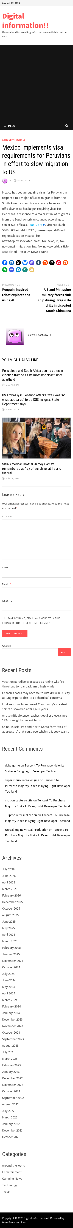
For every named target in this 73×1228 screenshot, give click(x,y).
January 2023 (11, 1072)
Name (6, 567)
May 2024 (8, 987)
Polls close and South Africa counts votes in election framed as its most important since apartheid (32, 375)
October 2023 (11, 1032)
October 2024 (11, 967)
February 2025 (11, 948)
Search (6, 646)
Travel (6, 1192)
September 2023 (13, 1039)
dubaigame (12, 765)
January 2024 (11, 1013)
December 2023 (12, 1019)
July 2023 (8, 1052)
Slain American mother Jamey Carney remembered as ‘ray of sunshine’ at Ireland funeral (31, 468)
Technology (10, 1185)
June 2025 (9, 921)
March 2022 (9, 1117)
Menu (11, 126)
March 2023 (9, 1059)
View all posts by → (39, 335)
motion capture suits (19, 800)
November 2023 (12, 1026)
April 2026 (8, 882)
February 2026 (11, 895)
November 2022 (12, 1085)
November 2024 (12, 961)
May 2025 (8, 928)
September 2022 (13, 1098)
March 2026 (9, 889)
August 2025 (10, 915)
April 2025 (8, 935)
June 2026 (9, 876)
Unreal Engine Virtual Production (26, 830)
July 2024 (8, 974)
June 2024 (9, 980)
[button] (4, 262)
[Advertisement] (36, 83)
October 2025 (11, 908)
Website (7, 600)
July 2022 (8, 1111)
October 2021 (11, 1137)
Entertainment (12, 1172)
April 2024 (8, 993)
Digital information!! (25, 20)
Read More (35, 225)
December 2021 (12, 1130)
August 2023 (10, 1045)
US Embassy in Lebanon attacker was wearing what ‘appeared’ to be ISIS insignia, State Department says (34, 399)
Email (6, 584)
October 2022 (11, 1091)
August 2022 (10, 1104)
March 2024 (9, 1000)
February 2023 (11, 1065)
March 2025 (9, 941)
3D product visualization (21, 815)
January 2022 (11, 1124)
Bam (23, 1222)
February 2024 (11, 1006)
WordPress (8, 1222)
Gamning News (12, 1178)
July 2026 (8, 869)
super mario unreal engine (22, 780)
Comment (9, 516)
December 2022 (12, 1078)
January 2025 (11, 954)
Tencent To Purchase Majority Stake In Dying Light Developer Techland (37, 785)
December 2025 (12, 902)
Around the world (13, 139)
